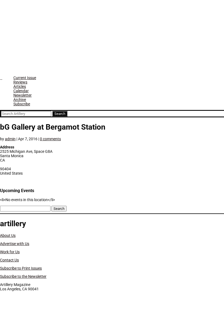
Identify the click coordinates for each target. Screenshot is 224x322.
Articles (19, 86)
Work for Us (10, 252)
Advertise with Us (14, 243)
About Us (8, 235)
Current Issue (24, 78)
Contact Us (9, 260)
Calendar (21, 91)
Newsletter (22, 95)
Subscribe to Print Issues (21, 268)
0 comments (50, 139)
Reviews (20, 82)
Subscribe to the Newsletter (23, 276)
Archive (19, 99)
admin (10, 139)
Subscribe (21, 104)
